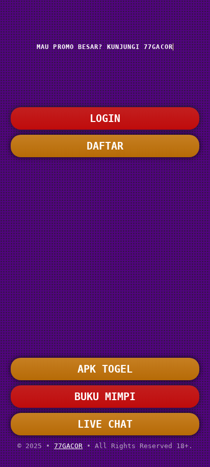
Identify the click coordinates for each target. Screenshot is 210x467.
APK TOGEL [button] (105, 369)
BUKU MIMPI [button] (105, 396)
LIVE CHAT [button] (105, 424)
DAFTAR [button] (105, 146)
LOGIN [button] (105, 118)
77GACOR (68, 446)
